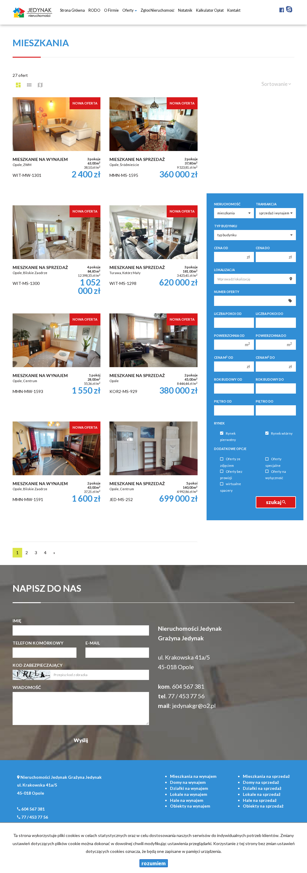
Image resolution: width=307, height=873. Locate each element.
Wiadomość (27, 687)
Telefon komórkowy (38, 642)
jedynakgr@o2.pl (194, 705)
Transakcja (266, 204)
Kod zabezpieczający (37, 665)
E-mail (92, 642)
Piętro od (223, 401)
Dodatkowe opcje (230, 449)
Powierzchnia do (271, 335)
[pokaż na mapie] (40, 85)
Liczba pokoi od (228, 314)
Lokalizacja (224, 270)
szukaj (274, 502)
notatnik (185, 10)
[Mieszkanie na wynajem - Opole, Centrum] (56, 364)
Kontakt (233, 10)
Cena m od (223, 357)
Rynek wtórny (282, 433)
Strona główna (72, 10)
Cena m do (265, 357)
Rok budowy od (228, 379)
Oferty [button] (128, 10)
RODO (94, 10)
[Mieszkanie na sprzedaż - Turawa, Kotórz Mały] (153, 256)
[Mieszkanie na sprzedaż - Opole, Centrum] (153, 472)
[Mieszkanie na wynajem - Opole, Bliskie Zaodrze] (56, 472)
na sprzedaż (266, 776)
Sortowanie (274, 84)
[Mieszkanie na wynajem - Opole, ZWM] (56, 148)
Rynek (219, 423)
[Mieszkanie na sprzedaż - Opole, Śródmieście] (153, 148)
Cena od (221, 248)
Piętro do (264, 401)
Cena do (263, 248)
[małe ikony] (29, 85)
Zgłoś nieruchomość (157, 10)
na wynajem (193, 776)
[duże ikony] (18, 85)
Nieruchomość (227, 204)
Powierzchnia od (229, 335)
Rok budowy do (270, 379)
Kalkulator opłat (210, 10)
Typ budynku (225, 226)
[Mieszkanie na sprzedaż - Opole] (153, 364)
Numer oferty (226, 292)
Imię (17, 620)
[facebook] (281, 9)
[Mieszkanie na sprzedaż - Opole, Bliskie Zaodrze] (56, 256)
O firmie (111, 10)
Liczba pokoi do (269, 314)
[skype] (289, 9)
